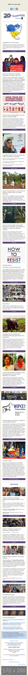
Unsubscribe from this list (14, 661)
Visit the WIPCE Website (14, 439)
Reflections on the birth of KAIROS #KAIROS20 (13, 619)
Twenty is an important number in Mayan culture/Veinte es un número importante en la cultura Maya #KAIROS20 (13, 628)
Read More (14, 51)
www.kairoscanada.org (13, 643)
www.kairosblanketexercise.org (14, 645)
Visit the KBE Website (14, 479)
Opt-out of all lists (21, 664)
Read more (15, 637)
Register (14, 542)
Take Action (14, 129)
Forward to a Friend (14, 640)
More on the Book (14, 282)
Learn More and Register (14, 515)
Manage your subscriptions (8, 659)
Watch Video (14, 581)
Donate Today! (14, 168)
